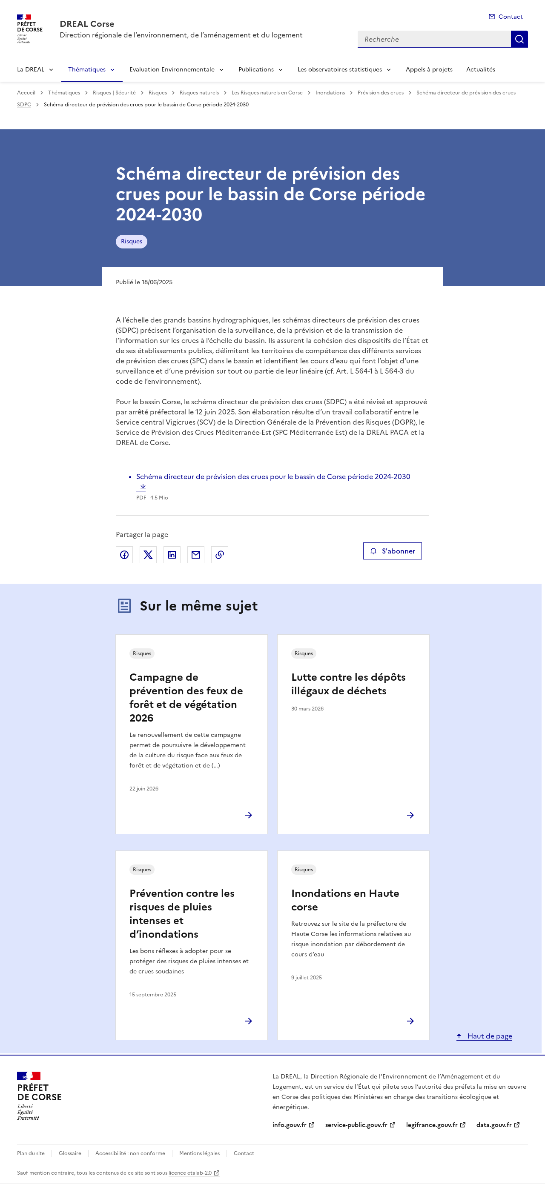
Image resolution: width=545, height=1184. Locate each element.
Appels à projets (429, 69)
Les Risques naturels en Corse (267, 93)
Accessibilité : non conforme (130, 1153)
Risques (158, 93)
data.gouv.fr (494, 1125)
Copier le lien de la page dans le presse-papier (219, 554)
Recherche (519, 39)
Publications (256, 69)
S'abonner (398, 551)
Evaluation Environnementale (172, 69)
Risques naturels (199, 93)
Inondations (330, 93)
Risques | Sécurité (115, 93)
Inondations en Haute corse (345, 900)
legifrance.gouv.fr (432, 1125)
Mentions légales (199, 1153)
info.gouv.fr (289, 1125)
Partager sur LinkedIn (172, 554)
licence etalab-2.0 (190, 1173)
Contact (511, 16)
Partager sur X (148, 554)
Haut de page (489, 1036)
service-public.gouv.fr (356, 1125)
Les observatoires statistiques (340, 69)
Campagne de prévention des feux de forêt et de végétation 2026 (186, 698)
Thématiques (87, 69)
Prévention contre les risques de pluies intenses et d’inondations (182, 914)
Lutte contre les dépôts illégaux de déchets (348, 684)
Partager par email (195, 554)
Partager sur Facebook (124, 554)
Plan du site (31, 1153)
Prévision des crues (381, 93)
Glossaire (70, 1153)
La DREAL (30, 69)
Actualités (480, 69)
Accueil (26, 93)
